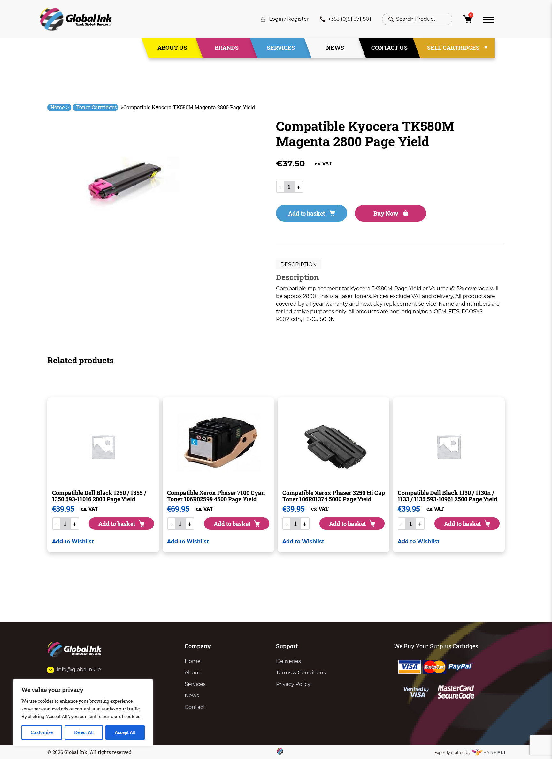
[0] (467, 21)
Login (276, 19)
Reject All (84, 732)
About (193, 673)
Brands (227, 47)
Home (59, 107)
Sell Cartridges (453, 47)
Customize (42, 732)
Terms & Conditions (301, 673)
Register (298, 19)
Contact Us (389, 47)
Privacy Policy (293, 684)
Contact (195, 707)
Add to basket (306, 213)
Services (281, 47)
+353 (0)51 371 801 (349, 19)
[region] (83, 712)
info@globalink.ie (79, 669)
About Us (172, 47)
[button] (73, 541)
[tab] (298, 264)
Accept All (125, 732)
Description (298, 265)
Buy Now (386, 213)
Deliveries (288, 661)
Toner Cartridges (96, 107)
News (335, 47)
